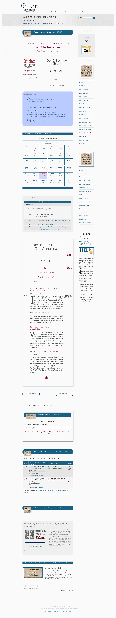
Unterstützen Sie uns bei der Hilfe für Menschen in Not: (86, 243)
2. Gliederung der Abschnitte (37, 101)
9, (43, 154)
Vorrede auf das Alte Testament (56, 571)
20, (35, 167)
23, (60, 167)
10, (51, 154)
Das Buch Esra (82, 136)
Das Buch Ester (83, 144)
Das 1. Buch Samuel (84, 115)
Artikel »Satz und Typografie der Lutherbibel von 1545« (35, 546)
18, (68, 161)
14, (35, 161)
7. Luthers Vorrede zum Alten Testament (41, 122)
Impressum (48, 611)
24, (69, 167)
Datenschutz (57, 611)
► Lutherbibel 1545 (32, 23)
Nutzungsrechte (67, 611)
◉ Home (24, 23)
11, (60, 154)
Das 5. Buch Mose (83, 100)
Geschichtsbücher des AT (85, 177)
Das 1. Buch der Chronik (85, 129)
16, (51, 161)
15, (43, 161)
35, (60, 181)
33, (43, 181)
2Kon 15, (35, 282)
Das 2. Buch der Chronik (85, 133)
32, (35, 181)
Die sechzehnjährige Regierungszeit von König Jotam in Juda (53, 221)
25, (27, 174)
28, (52, 174)
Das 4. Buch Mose (83, 96)
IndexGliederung (48, 142)
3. (41, 107)
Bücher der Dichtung (84, 180)
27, (43, 174)
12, (68, 154)
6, (68, 147)
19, (26, 167)
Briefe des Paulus (83, 195)
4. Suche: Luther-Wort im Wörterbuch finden (42, 113)
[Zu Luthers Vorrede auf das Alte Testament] (33, 578)
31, (26, 181)
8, (35, 154)
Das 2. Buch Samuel (84, 118)
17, (60, 161)
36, (69, 181)
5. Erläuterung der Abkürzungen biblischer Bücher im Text (46, 114)
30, (68, 174)
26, (35, 174)
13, (26, 161)
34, (51, 181)
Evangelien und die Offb (85, 191)
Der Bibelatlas (82, 219)
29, (60, 174)
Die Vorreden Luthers (84, 205)
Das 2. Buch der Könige (85, 126)
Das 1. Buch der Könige (85, 122)
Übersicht (81, 82)
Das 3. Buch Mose (83, 93)
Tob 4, (84, 282)
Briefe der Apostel (83, 198)
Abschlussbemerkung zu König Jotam (48, 229)
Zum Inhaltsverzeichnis (36, 475)
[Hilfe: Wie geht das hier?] (47, 438)
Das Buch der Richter (84, 107)
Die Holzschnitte (83, 209)
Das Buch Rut (82, 111)
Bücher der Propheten (84, 184)
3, (43, 147)
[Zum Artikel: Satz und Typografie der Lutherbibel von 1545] (35, 540)
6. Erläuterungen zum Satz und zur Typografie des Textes (46, 116)
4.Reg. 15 (26, 295)
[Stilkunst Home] (29, 13)
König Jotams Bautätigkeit (45, 224)
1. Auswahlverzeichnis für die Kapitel (39, 100)
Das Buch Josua (83, 104)
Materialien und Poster (85, 223)
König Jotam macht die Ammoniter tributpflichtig (52, 227)
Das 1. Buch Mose (83, 86)
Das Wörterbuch (83, 215)
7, (26, 154)
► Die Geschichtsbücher (44, 23)
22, (52, 167)
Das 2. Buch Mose (83, 89)
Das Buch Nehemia (84, 140)
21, (43, 167)
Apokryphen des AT (84, 188)
